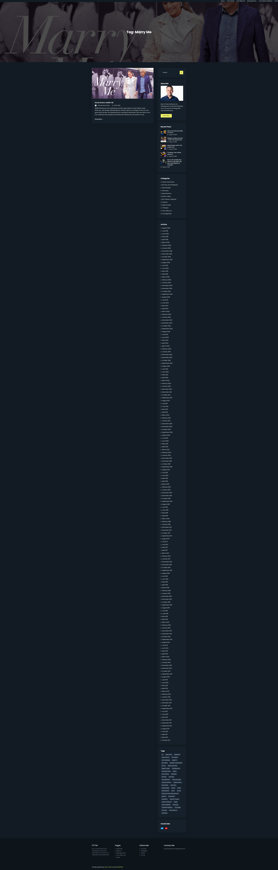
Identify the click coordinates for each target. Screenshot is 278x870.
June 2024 (165, 303)
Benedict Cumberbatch (176, 763)
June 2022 (165, 372)
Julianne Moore (177, 782)
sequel (175, 802)
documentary (165, 774)
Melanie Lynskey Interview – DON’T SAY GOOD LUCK (175, 139)
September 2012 (167, 708)
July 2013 (165, 680)
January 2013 (166, 697)
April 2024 (165, 308)
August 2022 (166, 366)
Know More (98, 119)
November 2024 (167, 288)
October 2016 (166, 567)
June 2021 (165, 406)
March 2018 (165, 519)
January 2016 (166, 593)
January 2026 (166, 248)
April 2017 (165, 550)
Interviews (165, 191)
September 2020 (167, 432)
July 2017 (165, 542)
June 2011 (165, 731)
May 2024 (165, 306)
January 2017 (166, 559)
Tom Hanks (177, 807)
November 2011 (166, 723)
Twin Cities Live (167, 211)
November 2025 (167, 254)
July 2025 (165, 265)
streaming (175, 804)
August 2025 (166, 262)
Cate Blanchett (176, 768)
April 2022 (165, 378)
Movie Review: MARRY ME (104, 103)
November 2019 (167, 461)
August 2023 (166, 331)
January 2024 (166, 317)
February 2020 (166, 452)
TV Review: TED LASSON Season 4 (174, 153)
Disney (174, 771)
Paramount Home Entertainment (170, 793)
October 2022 (166, 360)
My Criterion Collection (169, 199)
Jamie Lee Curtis (176, 779)
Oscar (173, 790)
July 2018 (165, 507)
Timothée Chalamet (167, 807)
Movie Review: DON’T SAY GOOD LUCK (174, 146)
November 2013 (167, 668)
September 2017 (167, 536)
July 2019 (165, 472)
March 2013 (165, 691)
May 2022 (165, 375)
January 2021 (166, 421)
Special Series (166, 205)
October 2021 (166, 395)
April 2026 (165, 239)
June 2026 (165, 234)
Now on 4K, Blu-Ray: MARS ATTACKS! (175, 131)
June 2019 (165, 475)
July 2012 (165, 711)
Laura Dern (173, 785)
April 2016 (165, 585)
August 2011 (165, 729)
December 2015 (167, 596)
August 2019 (166, 470)
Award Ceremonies (168, 182)
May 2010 (165, 737)
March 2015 (165, 622)
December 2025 (167, 251)
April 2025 (165, 274)
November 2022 (167, 357)
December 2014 (167, 631)
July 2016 (165, 576)
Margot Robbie (165, 788)
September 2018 (167, 501)
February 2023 (166, 349)
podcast (164, 796)
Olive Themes (109, 867)
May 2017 (165, 547)
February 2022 (166, 383)
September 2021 (167, 398)
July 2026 (165, 231)
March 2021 (165, 415)
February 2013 (166, 694)
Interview (164, 777)
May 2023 (165, 340)
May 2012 (165, 717)
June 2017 (165, 544)
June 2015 (165, 613)
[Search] (181, 72)
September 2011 (167, 726)
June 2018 (165, 510)
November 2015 (167, 599)
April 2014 (165, 654)
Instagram (144, 851)
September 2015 (167, 605)
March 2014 (165, 657)
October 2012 (166, 706)
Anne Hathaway (166, 760)
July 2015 (165, 611)
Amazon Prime (165, 757)
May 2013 (165, 685)
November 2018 (167, 495)
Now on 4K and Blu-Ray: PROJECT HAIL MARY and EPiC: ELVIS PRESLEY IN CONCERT (174, 162)
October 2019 (166, 464)
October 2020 (166, 429)
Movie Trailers (166, 196)
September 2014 (167, 639)
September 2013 (167, 674)
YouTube (143, 849)
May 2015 (165, 616)
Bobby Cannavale (172, 765)
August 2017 (166, 539)
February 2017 (166, 556)
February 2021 (166, 418)
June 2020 (165, 441)
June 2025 (165, 268)
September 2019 (167, 467)
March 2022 (165, 380)
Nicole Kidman (165, 790)
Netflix (179, 788)
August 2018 (166, 504)
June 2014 (165, 648)
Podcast (164, 202)
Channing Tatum (166, 771)
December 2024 (167, 285)
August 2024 (166, 297)
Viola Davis (164, 813)
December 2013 (167, 665)
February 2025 (166, 280)
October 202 (166, 740)
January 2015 (166, 628)
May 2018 (165, 513)
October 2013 (166, 671)
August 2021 (166, 401)
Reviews (118, 851)
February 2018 (166, 521)
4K (162, 754)
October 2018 (166, 498)
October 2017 (166, 533)
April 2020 (165, 447)
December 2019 (167, 458)
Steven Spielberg (166, 804)
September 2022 (167, 363)
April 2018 (165, 516)
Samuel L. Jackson (174, 799)
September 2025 (167, 260)
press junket (172, 796)
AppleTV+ (174, 760)
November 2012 (167, 703)
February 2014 (166, 660)
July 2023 (165, 334)
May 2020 (165, 444)
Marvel (173, 788)
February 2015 (166, 625)
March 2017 (165, 553)
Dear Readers (166, 188)
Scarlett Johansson (167, 802)
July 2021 (165, 403)
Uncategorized (166, 214)
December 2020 (167, 424)
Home (118, 857)
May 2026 (165, 236)
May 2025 (165, 271)
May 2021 (165, 409)
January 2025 (166, 283)
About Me (119, 849)
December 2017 (167, 527)
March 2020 (166, 449)
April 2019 (165, 481)
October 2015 (166, 602)
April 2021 (165, 412)
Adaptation (177, 754)
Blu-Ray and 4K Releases (170, 185)
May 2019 (165, 478)
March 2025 (165, 277)
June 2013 (165, 683)
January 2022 (166, 386)
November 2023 (167, 323)
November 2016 (167, 565)
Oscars (179, 790)
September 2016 (167, 570)
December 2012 (167, 700)
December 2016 (167, 562)
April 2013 (165, 688)
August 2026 (166, 228)
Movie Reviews (166, 193)
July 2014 (165, 645)
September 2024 (167, 294)
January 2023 (166, 352)
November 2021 (167, 392)
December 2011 (166, 720)
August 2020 (166, 435)
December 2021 (167, 389)
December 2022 (167, 354)
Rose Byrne (164, 799)
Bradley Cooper (166, 768)
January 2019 (166, 490)
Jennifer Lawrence (166, 782)
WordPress (119, 867)
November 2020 (167, 426)
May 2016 (165, 582)
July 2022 (165, 369)
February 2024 (166, 314)
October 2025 (166, 257)
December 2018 (167, 493)
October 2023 (166, 326)
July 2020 (165, 438)
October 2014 (166, 636)
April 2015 (165, 619)
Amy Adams (175, 757)
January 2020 (166, 455)
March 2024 (166, 311)
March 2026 (166, 242)
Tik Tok (143, 855)
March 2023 (166, 346)
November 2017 (167, 530)
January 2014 (166, 662)
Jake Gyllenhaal (166, 779)
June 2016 (165, 579)
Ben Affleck (165, 763)
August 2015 (166, 608)
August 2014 (166, 642)
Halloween (174, 774)
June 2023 (165, 337)
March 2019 (165, 484)
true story (164, 810)
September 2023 (167, 329)
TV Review (165, 208)
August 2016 (166, 573)
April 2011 (164, 734)
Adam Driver (169, 754)
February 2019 (166, 487)
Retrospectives (121, 853)
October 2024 (166, 291)
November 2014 (167, 634)
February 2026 (166, 245)
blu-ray (163, 765)
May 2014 (165, 651)
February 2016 (166, 590)
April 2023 (165, 343)
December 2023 (167, 320)
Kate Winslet (165, 785)
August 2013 (166, 677)
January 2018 (166, 524)
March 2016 (165, 588)
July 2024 (165, 300)
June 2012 (165, 714)
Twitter (143, 853)
